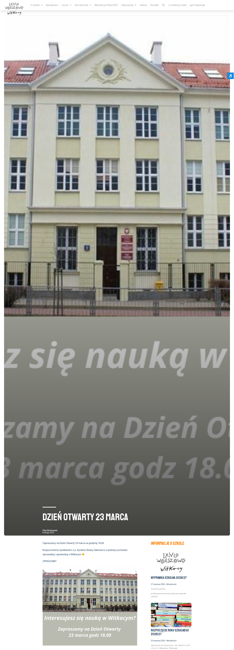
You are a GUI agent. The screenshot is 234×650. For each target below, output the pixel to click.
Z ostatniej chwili (177, 5)
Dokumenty (127, 5)
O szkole (35, 5)
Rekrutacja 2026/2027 (106, 5)
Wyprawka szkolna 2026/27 (169, 578)
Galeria (143, 5)
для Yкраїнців (197, 5)
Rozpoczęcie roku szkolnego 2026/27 (170, 632)
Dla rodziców (81, 5)
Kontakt (154, 5)
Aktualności (52, 5)
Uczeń (65, 5)
